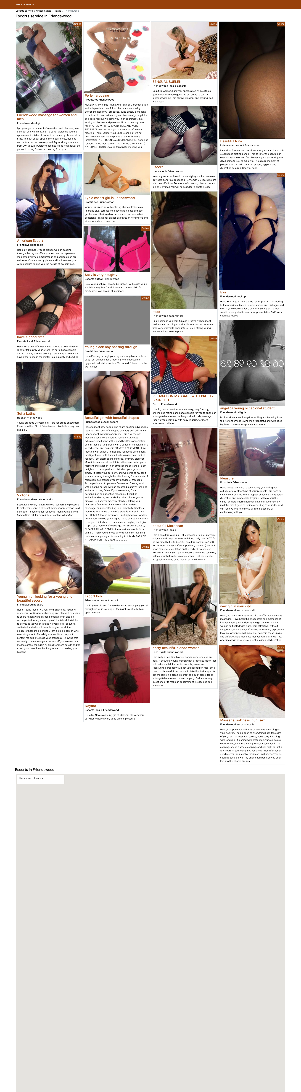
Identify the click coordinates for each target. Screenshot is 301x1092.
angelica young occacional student (247, 408)
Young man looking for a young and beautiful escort (44, 598)
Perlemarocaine (97, 95)
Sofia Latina (26, 413)
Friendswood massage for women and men (47, 117)
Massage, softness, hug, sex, (243, 720)
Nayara (90, 706)
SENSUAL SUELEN (167, 82)
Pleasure (227, 478)
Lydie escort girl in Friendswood (110, 198)
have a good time (30, 337)
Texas (58, 10)
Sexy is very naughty (101, 275)
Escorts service (24, 10)
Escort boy (93, 596)
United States (43, 10)
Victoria (23, 495)
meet (156, 312)
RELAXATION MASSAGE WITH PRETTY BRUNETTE (183, 398)
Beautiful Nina (231, 141)
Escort (158, 167)
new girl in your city (235, 606)
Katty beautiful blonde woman (176, 648)
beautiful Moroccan (168, 526)
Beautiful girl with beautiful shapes (112, 418)
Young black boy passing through (111, 347)
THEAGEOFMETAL (26, 4)
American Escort (30, 241)
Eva (223, 292)
